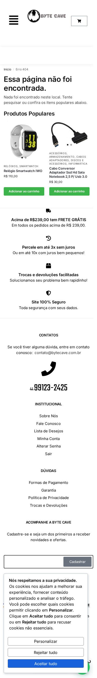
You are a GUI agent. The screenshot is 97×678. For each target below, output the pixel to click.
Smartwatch (28, 166)
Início (7, 69)
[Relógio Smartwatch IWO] (24, 141)
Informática (78, 163)
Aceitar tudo (45, 663)
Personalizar (45, 641)
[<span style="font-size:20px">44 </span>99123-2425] (48, 369)
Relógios (11, 166)
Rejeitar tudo (45, 652)
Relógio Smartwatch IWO (23, 171)
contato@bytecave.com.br (58, 352)
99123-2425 (48, 388)
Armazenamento (62, 156)
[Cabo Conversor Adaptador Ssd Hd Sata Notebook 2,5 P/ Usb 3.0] (69, 134)
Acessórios (58, 153)
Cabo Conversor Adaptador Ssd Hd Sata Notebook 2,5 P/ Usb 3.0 (68, 172)
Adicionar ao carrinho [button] (24, 191)
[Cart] (79, 21)
